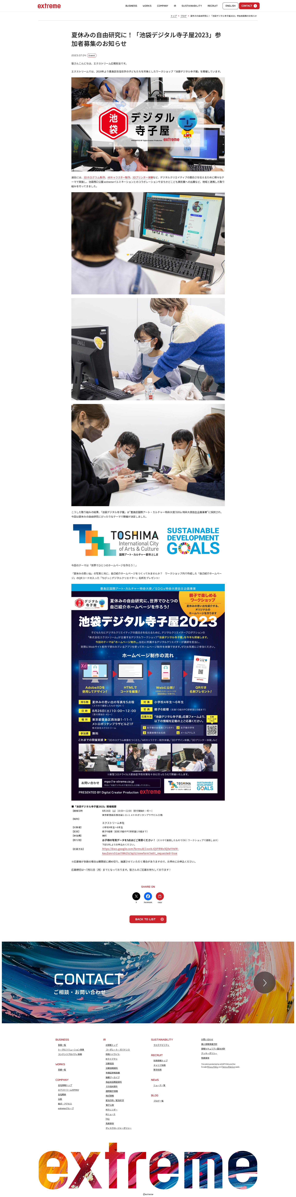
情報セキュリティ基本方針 (213, 1048)
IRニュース (110, 1114)
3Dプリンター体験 (143, 177)
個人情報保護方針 (209, 1044)
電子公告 (110, 1105)
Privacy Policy (212, 1067)
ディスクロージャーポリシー (119, 1128)
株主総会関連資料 (114, 1082)
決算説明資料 (112, 1068)
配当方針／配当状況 (115, 1100)
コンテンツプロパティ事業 (70, 1054)
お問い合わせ (207, 1039)
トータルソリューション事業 (71, 1049)
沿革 (60, 1099)
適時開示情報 (112, 1091)
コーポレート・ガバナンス (118, 1049)
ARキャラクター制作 (119, 177)
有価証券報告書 (113, 1073)
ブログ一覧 (159, 1101)
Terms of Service (228, 1067)
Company (162, 5)
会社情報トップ (65, 1085)
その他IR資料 (111, 1086)
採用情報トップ (161, 1060)
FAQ (107, 1119)
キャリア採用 (160, 1065)
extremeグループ (66, 1108)
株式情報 (110, 1096)
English (231, 5)
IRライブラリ (111, 1059)
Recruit (213, 5)
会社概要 (62, 1094)
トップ (174, 15)
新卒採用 (158, 1069)
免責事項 (110, 1123)
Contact (246, 5)
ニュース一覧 (159, 1085)
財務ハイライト (113, 1054)
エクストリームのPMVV (68, 1090)
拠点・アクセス (65, 1104)
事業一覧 (62, 1045)
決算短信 (110, 1063)
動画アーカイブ (113, 1077)
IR (175, 5)
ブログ (184, 15)
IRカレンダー (111, 1109)
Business (131, 5)
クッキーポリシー (209, 1053)
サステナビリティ (161, 1045)
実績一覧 (62, 1069)
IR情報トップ (111, 1045)
